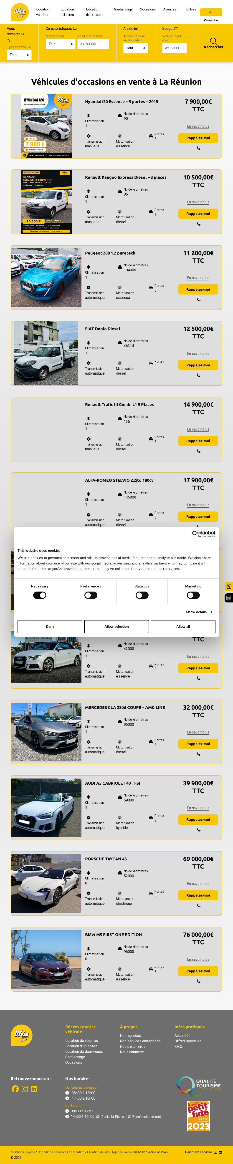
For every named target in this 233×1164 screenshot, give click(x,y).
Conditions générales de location (61, 1152)
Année (128, 28)
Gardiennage (123, 9)
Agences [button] (169, 9)
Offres (191, 9)
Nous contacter (132, 1052)
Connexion (211, 12)
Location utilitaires (67, 12)
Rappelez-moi (198, 138)
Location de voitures (81, 1040)
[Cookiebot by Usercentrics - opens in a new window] (195, 534)
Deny (50, 626)
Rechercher (213, 47)
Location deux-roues (94, 12)
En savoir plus (198, 126)
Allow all (183, 626)
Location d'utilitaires (81, 1046)
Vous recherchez (16, 31)
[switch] (90, 595)
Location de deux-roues (84, 1051)
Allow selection (116, 626)
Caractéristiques (59, 28)
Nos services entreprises (140, 1041)
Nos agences (130, 1035)
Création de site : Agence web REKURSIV (116, 1152)
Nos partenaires (132, 1046)
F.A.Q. (179, 1046)
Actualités (182, 1035)
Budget (168, 28)
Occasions (148, 9)
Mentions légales (23, 1152)
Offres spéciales (188, 1041)
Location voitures (43, 12)
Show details (196, 612)
